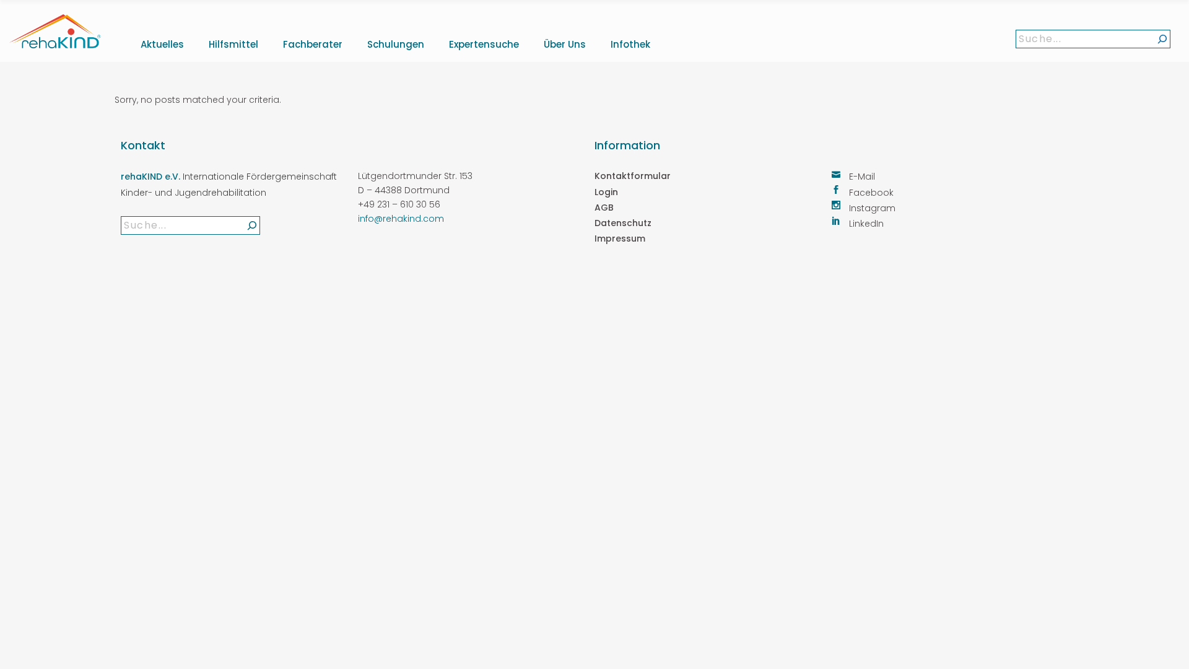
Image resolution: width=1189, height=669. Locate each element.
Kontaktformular (632, 176)
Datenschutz (622, 223)
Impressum (619, 238)
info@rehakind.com (401, 218)
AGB (604, 207)
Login (606, 192)
